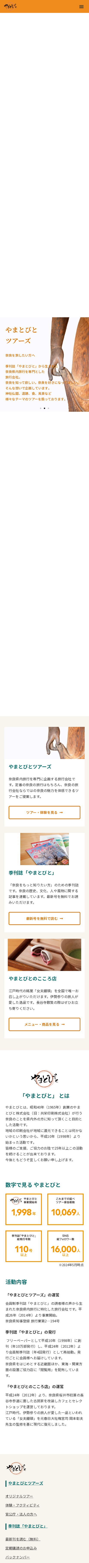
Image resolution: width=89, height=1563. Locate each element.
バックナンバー (17, 1557)
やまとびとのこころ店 (33, 978)
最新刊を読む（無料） (22, 1539)
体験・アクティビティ (22, 1505)
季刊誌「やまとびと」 (33, 872)
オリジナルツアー (19, 1496)
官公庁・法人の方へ (21, 1514)
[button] (81, 6)
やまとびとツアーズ (30, 766)
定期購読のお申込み (21, 1548)
